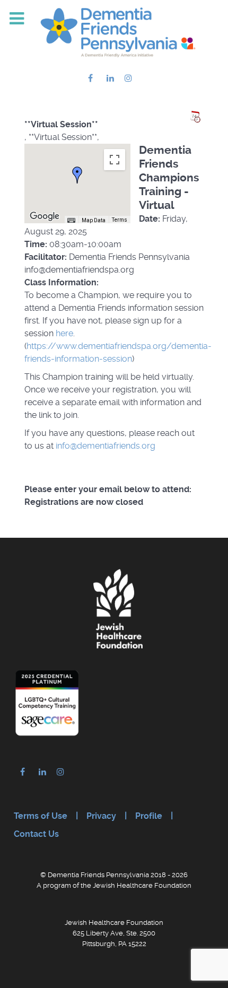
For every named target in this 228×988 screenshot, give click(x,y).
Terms (119, 220)
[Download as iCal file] (195, 116)
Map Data (94, 220)
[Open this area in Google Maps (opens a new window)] (44, 216)
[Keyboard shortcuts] (71, 220)
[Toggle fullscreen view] (114, 159)
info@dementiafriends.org (105, 446)
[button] (77, 175)
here (64, 333)
